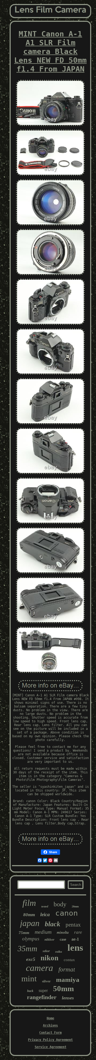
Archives (50, 1025)
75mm (24, 933)
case (63, 939)
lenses (68, 997)
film (29, 903)
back (30, 991)
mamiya (67, 979)
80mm (29, 914)
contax (69, 960)
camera (39, 968)
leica (45, 914)
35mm (27, 948)
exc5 (30, 959)
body (60, 904)
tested (44, 906)
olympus (30, 938)
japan (29, 923)
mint (29, 978)
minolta (63, 932)
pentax (73, 924)
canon (66, 913)
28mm (75, 906)
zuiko (58, 951)
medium (43, 932)
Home (50, 1018)
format (66, 969)
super (43, 990)
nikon (49, 958)
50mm (63, 988)
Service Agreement (50, 1047)
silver (46, 981)
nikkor (49, 939)
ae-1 (75, 939)
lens (75, 947)
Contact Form (50, 1032)
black (52, 924)
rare (78, 932)
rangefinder (42, 997)
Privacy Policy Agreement (50, 1040)
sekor (46, 951)
